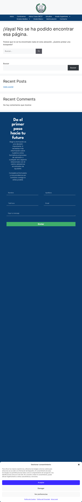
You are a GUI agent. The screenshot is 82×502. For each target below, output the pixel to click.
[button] (79, 465)
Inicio (12, 16)
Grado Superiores (61, 16)
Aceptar (41, 482)
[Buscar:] (19, 51)
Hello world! (8, 87)
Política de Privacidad (43, 499)
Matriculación (51, 19)
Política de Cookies (30, 499)
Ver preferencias (41, 494)
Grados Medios (22, 19)
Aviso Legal (54, 499)
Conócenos (21, 16)
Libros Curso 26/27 (36, 16)
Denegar (41, 488)
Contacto (63, 19)
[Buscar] (39, 51)
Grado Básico (38, 19)
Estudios (49, 16)
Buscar (6, 64)
